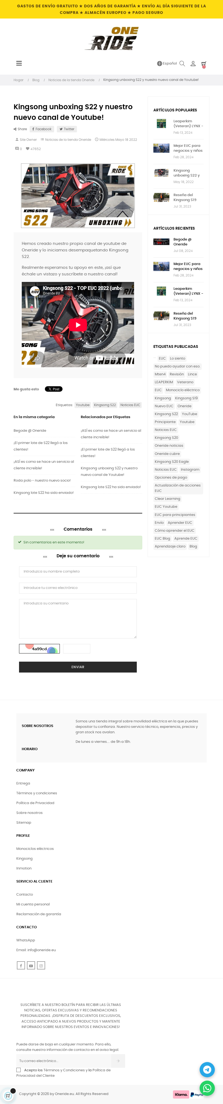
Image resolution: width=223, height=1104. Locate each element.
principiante (165, 422)
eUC (162, 358)
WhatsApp (25, 940)
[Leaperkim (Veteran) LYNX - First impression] (161, 123)
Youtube (187, 422)
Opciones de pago (171, 477)
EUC (158, 390)
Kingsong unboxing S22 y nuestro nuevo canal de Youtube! (109, 472)
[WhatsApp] (207, 1088)
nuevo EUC (164, 406)
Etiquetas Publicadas (175, 347)
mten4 (160, 374)
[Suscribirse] (118, 1061)
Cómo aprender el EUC (174, 531)
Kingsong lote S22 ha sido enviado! (44, 493)
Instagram (190, 470)
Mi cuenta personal (33, 904)
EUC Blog (162, 538)
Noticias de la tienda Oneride (68, 139)
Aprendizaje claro (170, 546)
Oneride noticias (169, 446)
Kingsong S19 (186, 398)
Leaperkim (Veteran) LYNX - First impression (188, 124)
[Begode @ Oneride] (161, 241)
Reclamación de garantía (38, 914)
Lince (192, 374)
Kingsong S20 (166, 438)
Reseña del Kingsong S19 (185, 197)
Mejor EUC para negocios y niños (188, 148)
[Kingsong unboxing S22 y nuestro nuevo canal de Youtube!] (161, 172)
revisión (177, 374)
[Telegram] (207, 1069)
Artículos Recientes (174, 228)
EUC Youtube (166, 507)
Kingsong (163, 398)
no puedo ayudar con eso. (177, 366)
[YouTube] (31, 965)
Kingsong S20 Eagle (172, 462)
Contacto (24, 894)
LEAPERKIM (164, 382)
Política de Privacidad (35, 803)
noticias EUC (166, 430)
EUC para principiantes (175, 515)
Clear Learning (167, 499)
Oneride (184, 406)
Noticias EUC (166, 470)
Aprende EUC (185, 538)
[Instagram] (41, 965)
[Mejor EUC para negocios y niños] (161, 148)
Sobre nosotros (29, 813)
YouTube (189, 414)
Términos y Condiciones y (66, 1070)
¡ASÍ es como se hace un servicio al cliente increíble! (44, 465)
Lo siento (177, 358)
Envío (159, 523)
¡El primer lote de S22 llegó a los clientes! (41, 446)
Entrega (23, 783)
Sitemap (23, 823)
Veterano (185, 382)
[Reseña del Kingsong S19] (161, 197)
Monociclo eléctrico (183, 390)
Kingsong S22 (166, 414)
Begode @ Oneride (30, 431)
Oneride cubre (167, 454)
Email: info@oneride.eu (36, 950)
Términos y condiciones (36, 793)
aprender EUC (180, 523)
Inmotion (24, 868)
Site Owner (28, 139)
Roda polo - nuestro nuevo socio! (42, 480)
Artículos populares (175, 110)
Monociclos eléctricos (35, 849)
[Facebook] (20, 965)
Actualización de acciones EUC (178, 488)
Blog (193, 546)
